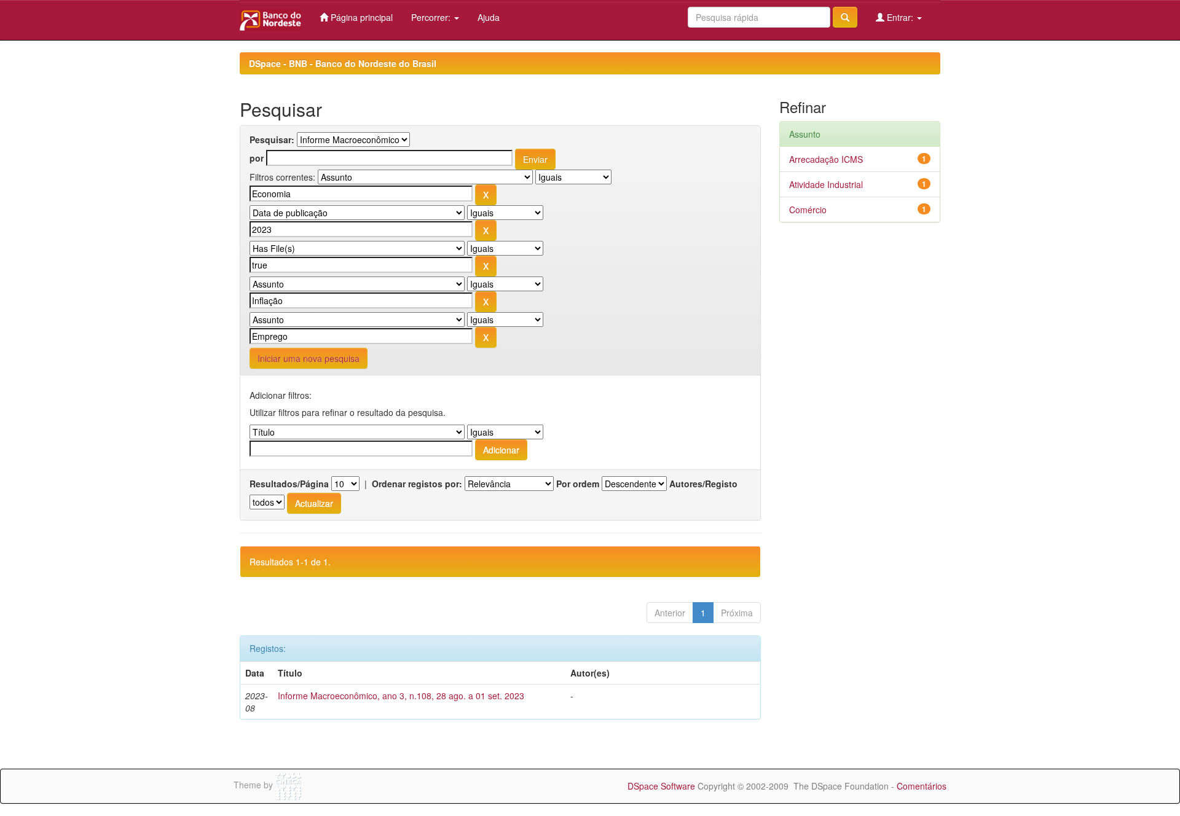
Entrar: (900, 17)
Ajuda (489, 17)
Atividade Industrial (826, 184)
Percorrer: (432, 17)
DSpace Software (661, 786)
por (257, 158)
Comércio (808, 209)
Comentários (921, 786)
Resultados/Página (289, 483)
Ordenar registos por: (417, 483)
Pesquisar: (272, 139)
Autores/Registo (703, 483)
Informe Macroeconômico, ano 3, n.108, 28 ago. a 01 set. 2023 (401, 695)
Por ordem (577, 483)
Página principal (360, 17)
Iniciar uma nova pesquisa (309, 358)
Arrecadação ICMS (826, 159)
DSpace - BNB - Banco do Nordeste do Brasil (342, 63)
